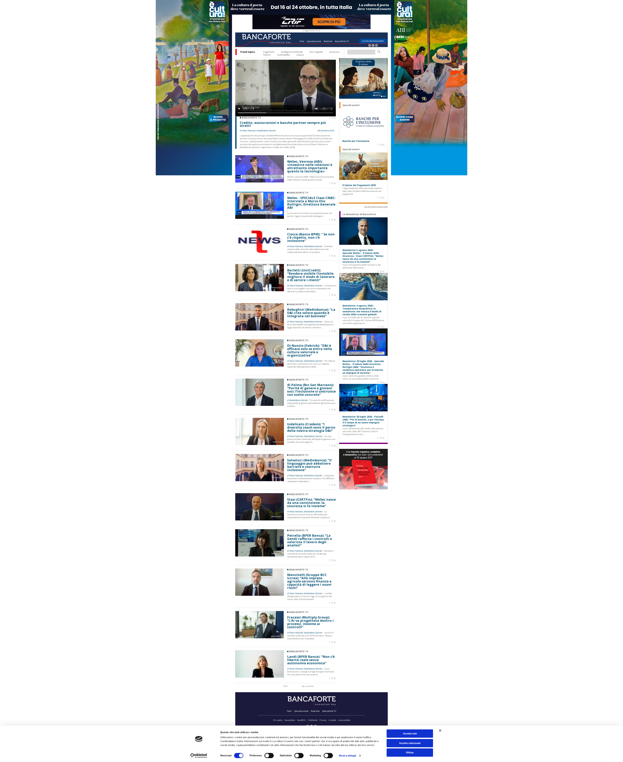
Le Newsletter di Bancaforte (359, 214)
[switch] (269, 755)
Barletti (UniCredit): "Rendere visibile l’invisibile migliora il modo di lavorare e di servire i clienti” (311, 275)
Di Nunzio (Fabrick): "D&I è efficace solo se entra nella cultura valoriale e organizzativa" (309, 350)
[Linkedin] (335, 118)
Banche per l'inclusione (355, 141)
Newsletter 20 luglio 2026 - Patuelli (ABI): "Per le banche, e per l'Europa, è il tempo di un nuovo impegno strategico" (363, 421)
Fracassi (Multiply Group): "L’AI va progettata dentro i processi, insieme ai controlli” (310, 622)
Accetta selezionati (410, 743)
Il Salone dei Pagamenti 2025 (359, 185)
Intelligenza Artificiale (292, 51)
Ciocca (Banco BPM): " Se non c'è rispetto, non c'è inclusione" (311, 237)
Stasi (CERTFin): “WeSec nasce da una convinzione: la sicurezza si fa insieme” (311, 503)
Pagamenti (268, 51)
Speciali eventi (314, 41)
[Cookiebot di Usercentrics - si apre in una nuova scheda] (199, 755)
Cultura (300, 54)
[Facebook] (369, 45)
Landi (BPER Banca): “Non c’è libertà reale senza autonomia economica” (311, 660)
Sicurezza (334, 51)
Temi (301, 41)
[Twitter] (373, 45)
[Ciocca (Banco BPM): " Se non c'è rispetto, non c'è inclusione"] (259, 254)
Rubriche (328, 41)
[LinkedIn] (376, 45)
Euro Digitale (316, 51)
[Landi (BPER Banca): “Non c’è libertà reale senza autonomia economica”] (259, 676)
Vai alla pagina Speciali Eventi (376, 206)
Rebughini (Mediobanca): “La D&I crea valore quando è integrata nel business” (311, 313)
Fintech (267, 54)
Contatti (332, 720)
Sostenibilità (283, 54)
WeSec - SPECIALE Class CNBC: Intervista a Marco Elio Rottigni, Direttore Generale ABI (311, 202)
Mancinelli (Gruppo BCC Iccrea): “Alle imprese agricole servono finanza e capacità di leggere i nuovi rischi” (309, 581)
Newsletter (290, 720)
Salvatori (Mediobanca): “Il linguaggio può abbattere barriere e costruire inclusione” (309, 465)
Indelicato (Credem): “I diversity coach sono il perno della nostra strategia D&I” (311, 427)
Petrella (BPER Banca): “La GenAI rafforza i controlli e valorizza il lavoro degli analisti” (309, 540)
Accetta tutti (410, 733)
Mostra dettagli (347, 755)
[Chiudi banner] (440, 730)
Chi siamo (278, 720)
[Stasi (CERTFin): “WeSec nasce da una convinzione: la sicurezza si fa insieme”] (259, 519)
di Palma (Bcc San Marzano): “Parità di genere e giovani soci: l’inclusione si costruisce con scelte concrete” (311, 389)
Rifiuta (410, 752)
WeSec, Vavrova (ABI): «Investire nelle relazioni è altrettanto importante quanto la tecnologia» (309, 166)
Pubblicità (313, 720)
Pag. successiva (308, 686)
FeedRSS (301, 720)
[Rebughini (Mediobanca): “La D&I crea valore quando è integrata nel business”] (259, 329)
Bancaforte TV (342, 41)
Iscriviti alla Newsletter (373, 40)
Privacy (323, 720)
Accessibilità (344, 720)
